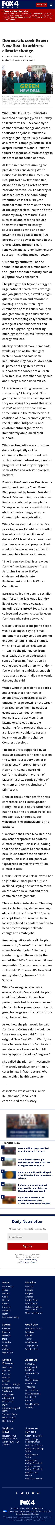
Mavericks (6, 1335)
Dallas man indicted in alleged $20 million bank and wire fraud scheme (35, 1175)
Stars (4, 1338)
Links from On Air (33, 1328)
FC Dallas (6, 1342)
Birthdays (29, 1332)
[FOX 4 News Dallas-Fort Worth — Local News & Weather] (10, 4)
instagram (27, 1493)
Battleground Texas (11, 1387)
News (5, 1282)
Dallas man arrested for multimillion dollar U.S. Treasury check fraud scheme (34, 1200)
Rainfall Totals (31, 1300)
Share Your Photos (33, 1313)
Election (5, 1300)
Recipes (28, 1335)
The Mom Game (9, 1414)
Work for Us (30, 1383)
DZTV (4, 1404)
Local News (7, 1286)
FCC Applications (32, 1393)
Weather (30, 1282)
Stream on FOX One (31, 1430)
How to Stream (32, 1380)
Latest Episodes (7, 1361)
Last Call (6, 1381)
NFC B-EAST (8, 1401)
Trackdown (7, 1391)
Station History (32, 1373)
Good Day (31, 1324)
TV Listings (30, 1387)
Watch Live (41, 5)
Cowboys (6, 1328)
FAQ (27, 1376)
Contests (29, 1400)
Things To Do (31, 1345)
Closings (29, 1290)
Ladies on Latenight (11, 1384)
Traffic (28, 1338)
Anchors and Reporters (31, 1368)
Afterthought (8, 1398)
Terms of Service (29, 1262)
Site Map (29, 1407)
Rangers (6, 1332)
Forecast (29, 1286)
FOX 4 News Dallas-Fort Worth (14, 56)
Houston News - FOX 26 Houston (9, 1437)
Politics (30, 56)
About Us (31, 1359)
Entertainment (31, 1342)
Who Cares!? (8, 1394)
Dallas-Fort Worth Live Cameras (33, 1308)
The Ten (6, 1370)
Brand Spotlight (32, 1404)
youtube (33, 1493)
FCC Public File (31, 1390)
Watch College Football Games (32, 1440)
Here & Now (8, 1421)
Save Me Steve (32, 1349)
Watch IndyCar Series (31, 1455)
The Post (6, 1374)
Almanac (29, 1296)
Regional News (7, 1430)
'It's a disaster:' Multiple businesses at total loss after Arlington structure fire (34, 1162)
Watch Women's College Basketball (33, 1467)
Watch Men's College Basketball (33, 1461)
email (38, 1493)
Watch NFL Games (33, 1435)
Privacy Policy (30, 1259)
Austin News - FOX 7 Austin (10, 1443)
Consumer (7, 1307)
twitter (22, 1493)
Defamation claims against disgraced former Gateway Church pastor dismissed (32, 1188)
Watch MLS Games (34, 1478)
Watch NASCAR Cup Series (34, 1449)
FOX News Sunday (10, 1317)
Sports (6, 1324)
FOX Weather (31, 1303)
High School (7, 1352)
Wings (5, 1345)
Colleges (6, 1349)
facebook (17, 1493)
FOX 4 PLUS (30, 1397)
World (5, 1296)
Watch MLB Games (34, 1445)
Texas (5, 1290)
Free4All (6, 1377)
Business (6, 1310)
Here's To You (8, 1417)
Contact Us (30, 1363)
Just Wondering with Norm (11, 1409)
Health (5, 1313)
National (6, 1293)
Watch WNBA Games (31, 1473)
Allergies (29, 1293)
